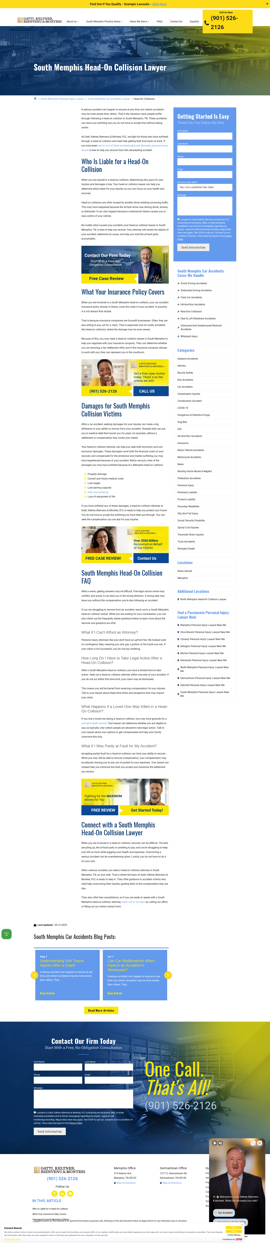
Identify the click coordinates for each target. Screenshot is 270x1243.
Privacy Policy (75, 1123)
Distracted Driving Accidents (196, 290)
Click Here (159, 4)
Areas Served (185, 571)
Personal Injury (186, 485)
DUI (179, 429)
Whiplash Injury (189, 336)
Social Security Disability (191, 520)
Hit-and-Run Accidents (193, 304)
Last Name (182, 143)
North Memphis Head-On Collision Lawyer (203, 599)
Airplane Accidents (188, 358)
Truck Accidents (186, 541)
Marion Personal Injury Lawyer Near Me (202, 653)
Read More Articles (101, 1010)
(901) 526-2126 (224, 22)
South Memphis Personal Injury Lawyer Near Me (204, 694)
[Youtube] (70, 1193)
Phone (180, 156)
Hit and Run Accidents (190, 436)
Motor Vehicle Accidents (191, 450)
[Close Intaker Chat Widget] (259, 1143)
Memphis (183, 578)
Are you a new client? (187, 182)
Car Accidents (185, 386)
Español (194, 21)
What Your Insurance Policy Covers (49, 1214)
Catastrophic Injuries (189, 393)
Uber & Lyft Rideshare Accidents (198, 318)
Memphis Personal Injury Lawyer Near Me (203, 625)
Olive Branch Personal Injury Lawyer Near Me (205, 632)
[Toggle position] (253, 1143)
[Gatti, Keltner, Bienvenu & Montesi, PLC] (40, 21)
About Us (72, 21)
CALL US (147, 391)
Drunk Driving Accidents (194, 283)
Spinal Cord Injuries (188, 527)
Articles (182, 365)
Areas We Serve (138, 21)
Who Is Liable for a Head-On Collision (50, 1209)
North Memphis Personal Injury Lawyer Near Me (204, 669)
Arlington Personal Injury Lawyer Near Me (203, 646)
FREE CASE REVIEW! (103, 558)
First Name (182, 131)
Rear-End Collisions (191, 311)
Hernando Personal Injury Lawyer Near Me (203, 660)
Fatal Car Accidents (191, 297)
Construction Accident (190, 400)
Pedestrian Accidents (189, 478)
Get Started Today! (147, 810)
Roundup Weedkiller (188, 506)
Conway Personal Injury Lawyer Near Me (202, 639)
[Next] (168, 975)
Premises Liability (187, 492)
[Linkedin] (62, 1193)
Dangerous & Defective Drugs (194, 414)
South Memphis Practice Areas (103, 21)
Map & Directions (126, 1182)
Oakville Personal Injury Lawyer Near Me (202, 685)
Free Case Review (106, 278)
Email (180, 169)
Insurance (183, 443)
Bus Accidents (185, 379)
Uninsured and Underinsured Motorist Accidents (201, 327)
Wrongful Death (186, 548)
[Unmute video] (214, 1143)
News (181, 464)
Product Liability (186, 499)
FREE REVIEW (103, 810)
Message (181, 195)
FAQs (159, 21)
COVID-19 (183, 407)
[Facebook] (54, 1193)
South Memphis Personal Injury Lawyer (62, 98)
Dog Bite (182, 422)
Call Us (6, 934)
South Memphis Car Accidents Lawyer (109, 98)
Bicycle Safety (185, 372)
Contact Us (176, 21)
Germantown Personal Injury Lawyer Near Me (205, 678)
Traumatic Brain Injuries (191, 534)
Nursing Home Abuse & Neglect (195, 471)
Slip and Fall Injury (188, 513)
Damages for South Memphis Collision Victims (50, 1220)
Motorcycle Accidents (189, 457)
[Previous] (34, 975)
